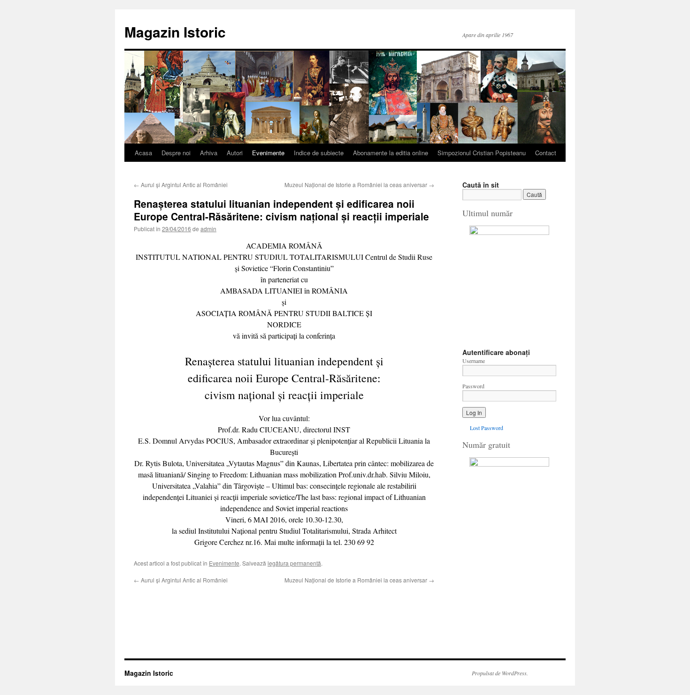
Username (473, 360)
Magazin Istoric (175, 32)
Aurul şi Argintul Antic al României (181, 185)
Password (473, 386)
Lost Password (486, 427)
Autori (235, 152)
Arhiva (208, 152)
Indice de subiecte (319, 152)
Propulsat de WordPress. (500, 673)
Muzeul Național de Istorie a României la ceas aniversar (359, 185)
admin (208, 229)
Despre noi (176, 152)
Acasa (143, 152)
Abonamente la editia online (390, 152)
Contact (545, 152)
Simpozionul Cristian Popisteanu (481, 152)
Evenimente (268, 152)
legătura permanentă (294, 563)
